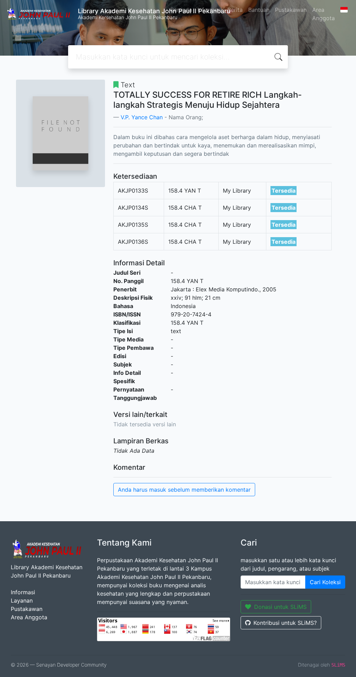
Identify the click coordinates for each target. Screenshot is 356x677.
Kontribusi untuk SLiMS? (285, 622)
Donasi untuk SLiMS (280, 606)
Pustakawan (291, 9)
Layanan (22, 600)
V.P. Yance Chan (142, 117)
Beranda (181, 9)
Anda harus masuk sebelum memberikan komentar (184, 489)
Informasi (209, 9)
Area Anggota (323, 14)
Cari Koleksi (325, 582)
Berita (235, 9)
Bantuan (258, 9)
